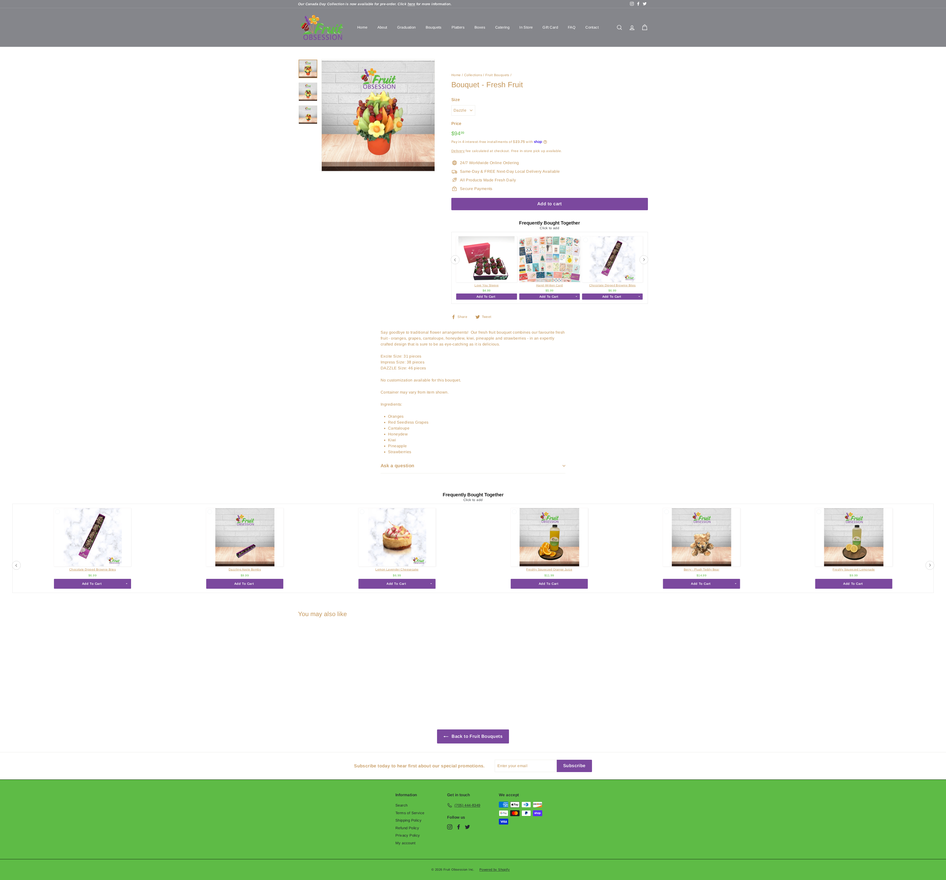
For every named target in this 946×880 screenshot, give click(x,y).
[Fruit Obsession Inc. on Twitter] (467, 827)
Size (455, 99)
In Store (526, 27)
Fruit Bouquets (497, 75)
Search (401, 805)
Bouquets (434, 27)
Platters (458, 27)
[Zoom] (378, 115)
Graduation (406, 27)
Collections (473, 75)
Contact (592, 27)
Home (362, 27)
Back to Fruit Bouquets (476, 736)
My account (405, 843)
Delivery (458, 151)
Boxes (479, 27)
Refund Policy (407, 828)
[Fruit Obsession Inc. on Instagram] (449, 827)
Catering (502, 27)
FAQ (571, 27)
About (382, 27)
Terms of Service (409, 813)
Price (456, 123)
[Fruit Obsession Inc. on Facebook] (458, 827)
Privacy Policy (407, 835)
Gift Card (550, 27)
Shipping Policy (408, 820)
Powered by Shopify (494, 869)
